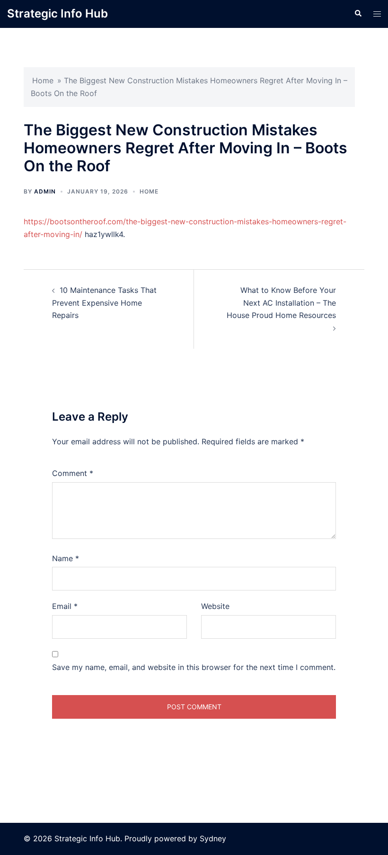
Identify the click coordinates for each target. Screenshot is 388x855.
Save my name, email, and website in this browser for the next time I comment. (193, 667)
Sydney (213, 838)
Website (215, 606)
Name (65, 558)
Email (65, 606)
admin (45, 191)
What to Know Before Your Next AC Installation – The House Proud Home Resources (281, 302)
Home (42, 80)
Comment (72, 473)
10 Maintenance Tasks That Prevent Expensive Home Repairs (104, 302)
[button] (358, 14)
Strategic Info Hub (57, 13)
